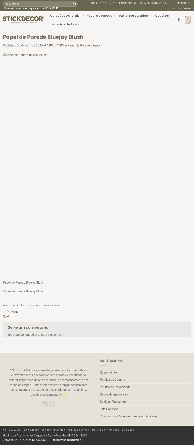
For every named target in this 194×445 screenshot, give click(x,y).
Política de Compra (112, 379)
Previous (11, 312)
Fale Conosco (109, 409)
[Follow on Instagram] (45, 404)
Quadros (162, 15)
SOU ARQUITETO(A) (124, 3)
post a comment (51, 305)
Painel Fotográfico (133, 15)
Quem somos (109, 372)
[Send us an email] (52, 404)
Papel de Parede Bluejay (83, 45)
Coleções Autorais (65, 15)
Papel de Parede (99, 15)
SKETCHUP (183, 3)
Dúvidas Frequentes (113, 401)
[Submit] (74, 4)
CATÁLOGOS (98, 3)
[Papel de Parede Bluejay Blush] (88, 166)
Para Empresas (181, 8)
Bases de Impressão (114, 394)
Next (8, 316)
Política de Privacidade (115, 387)
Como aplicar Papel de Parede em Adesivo (128, 416)
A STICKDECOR (11, 429)
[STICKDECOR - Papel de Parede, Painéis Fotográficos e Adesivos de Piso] (23, 19)
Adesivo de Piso (64, 24)
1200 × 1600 (55, 45)
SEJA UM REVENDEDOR (153, 3)
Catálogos (128, 429)
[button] (179, 20)
